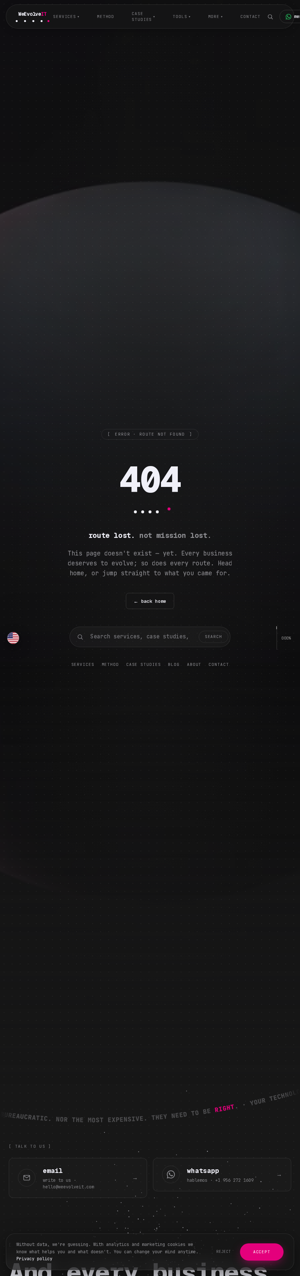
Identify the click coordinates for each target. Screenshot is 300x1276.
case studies (143, 16)
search (213, 636)
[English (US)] (13, 638)
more (215, 16)
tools (181, 16)
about (194, 664)
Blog (174, 664)
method (105, 16)
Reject (223, 1251)
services (66, 16)
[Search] (270, 16)
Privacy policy (34, 1259)
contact (250, 16)
